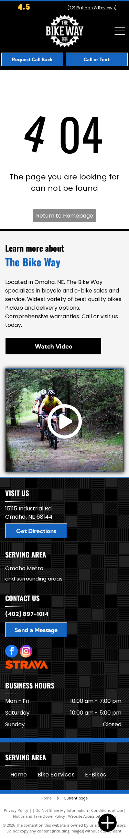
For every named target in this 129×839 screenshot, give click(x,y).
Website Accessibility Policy (92, 816)
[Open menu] (120, 31)
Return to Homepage (64, 216)
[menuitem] (18, 775)
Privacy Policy (16, 810)
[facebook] (11, 652)
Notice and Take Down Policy (39, 816)
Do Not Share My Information (61, 810)
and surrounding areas (34, 578)
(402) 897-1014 (27, 614)
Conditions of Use (107, 810)
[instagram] (26, 652)
